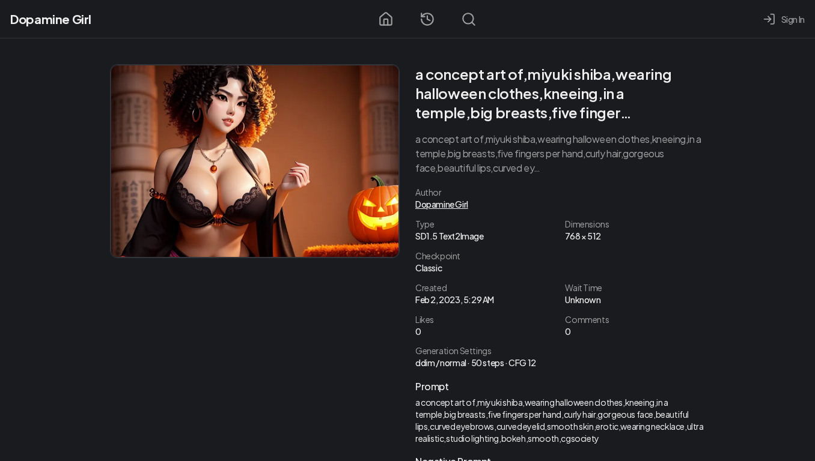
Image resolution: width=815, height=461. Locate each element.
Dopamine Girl (50, 18)
